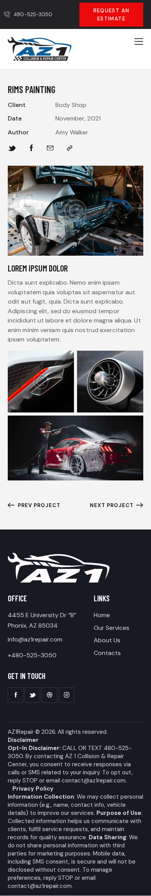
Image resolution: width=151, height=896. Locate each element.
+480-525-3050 (32, 655)
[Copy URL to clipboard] (69, 148)
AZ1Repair (21, 732)
